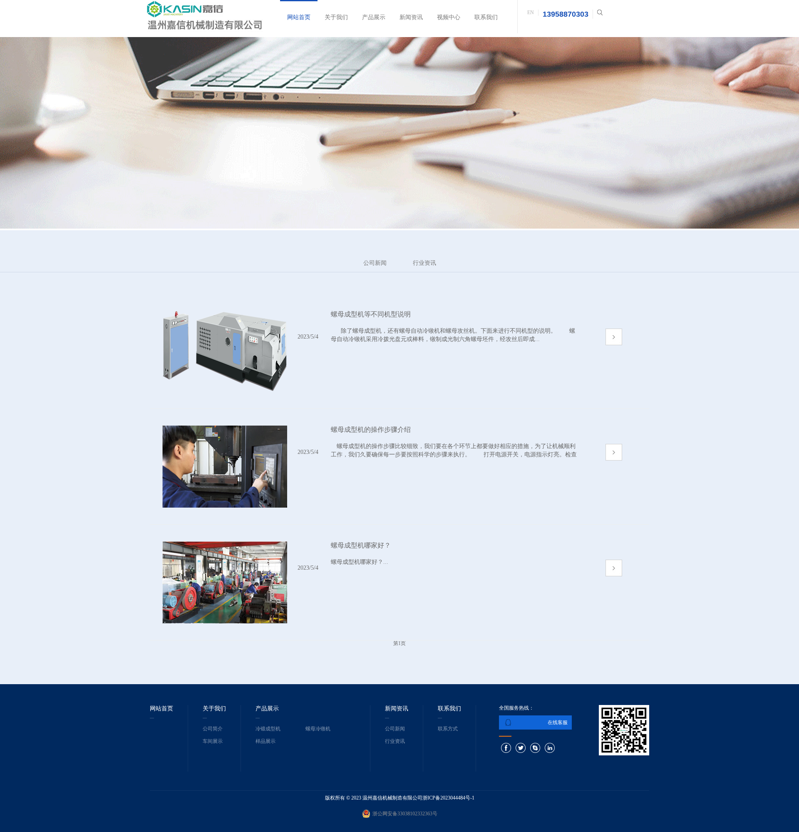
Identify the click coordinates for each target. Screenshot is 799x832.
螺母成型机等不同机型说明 (371, 314)
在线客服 (558, 722)
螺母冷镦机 (317, 729)
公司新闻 (375, 263)
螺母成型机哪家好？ (361, 545)
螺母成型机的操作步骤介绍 (371, 429)
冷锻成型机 (268, 729)
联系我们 (486, 17)
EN (530, 12)
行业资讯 (424, 263)
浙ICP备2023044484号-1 (448, 798)
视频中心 (448, 17)
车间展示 (213, 741)
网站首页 (298, 17)
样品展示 (265, 741)
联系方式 (448, 729)
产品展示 (373, 17)
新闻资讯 (411, 17)
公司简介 (213, 729)
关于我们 (336, 17)
